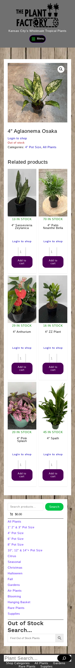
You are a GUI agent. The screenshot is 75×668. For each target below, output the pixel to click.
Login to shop (17, 138)
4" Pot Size (33, 147)
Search (54, 506)
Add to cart (22, 262)
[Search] (64, 658)
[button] (61, 69)
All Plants (50, 147)
